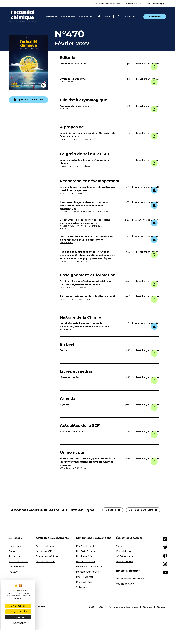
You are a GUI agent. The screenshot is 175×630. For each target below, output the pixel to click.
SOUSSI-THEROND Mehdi (84, 139)
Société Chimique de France (107, 3)
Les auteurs (85, 16)
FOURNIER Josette (67, 261)
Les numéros (68, 16)
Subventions (83, 587)
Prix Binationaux (85, 577)
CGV (101, 607)
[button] (126, 16)
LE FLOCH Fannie (67, 166)
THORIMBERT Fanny (68, 212)
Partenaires (15, 556)
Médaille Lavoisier (85, 561)
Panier (106, 16)
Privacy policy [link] (18, 623)
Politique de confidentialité (123, 607)
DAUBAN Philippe (80, 468)
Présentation (50, 16)
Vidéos (119, 546)
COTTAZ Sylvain (97, 226)
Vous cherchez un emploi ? (131, 578)
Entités (12, 551)
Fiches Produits (124, 561)
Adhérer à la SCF (134, 3)
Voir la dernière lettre (141, 510)
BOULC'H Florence (67, 287)
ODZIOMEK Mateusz (85, 212)
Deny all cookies (18, 611)
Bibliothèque (123, 551)
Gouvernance (16, 566)
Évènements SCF (45, 561)
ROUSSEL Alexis (84, 299)
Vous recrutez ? (125, 584)
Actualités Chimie (45, 546)
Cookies (147, 607)
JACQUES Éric (66, 329)
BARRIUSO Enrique (79, 193)
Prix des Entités (84, 582)
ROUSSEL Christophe (69, 299)
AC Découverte (124, 556)
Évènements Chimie (47, 556)
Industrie (14, 571)
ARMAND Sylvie (83, 226)
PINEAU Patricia (66, 82)
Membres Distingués (87, 571)
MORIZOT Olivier (82, 287)
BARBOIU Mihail (66, 243)
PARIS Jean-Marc (82, 261)
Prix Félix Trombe (85, 551)
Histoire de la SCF (18, 561)
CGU (91, 607)
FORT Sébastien (66, 228)
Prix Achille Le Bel (86, 546)
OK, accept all (18, 605)
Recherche (128, 16)
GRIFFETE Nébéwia (82, 166)
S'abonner (155, 16)
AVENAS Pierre (66, 109)
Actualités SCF (44, 551)
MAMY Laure (65, 193)
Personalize (18, 617)
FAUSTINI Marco (101, 212)
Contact (161, 607)
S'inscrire (111, 510)
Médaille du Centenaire (89, 566)
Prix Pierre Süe (84, 556)
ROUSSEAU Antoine (68, 226)
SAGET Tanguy (66, 468)
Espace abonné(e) (155, 3)
